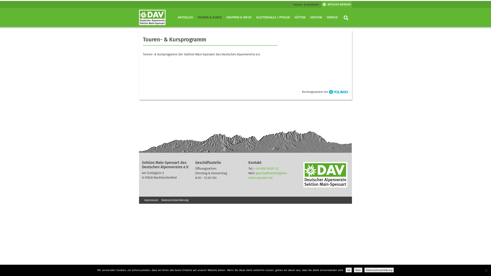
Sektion (316, 17)
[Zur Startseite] (152, 17)
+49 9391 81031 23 (266, 168)
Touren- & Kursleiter (306, 4)
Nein (358, 270)
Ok (348, 270)
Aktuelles (185, 17)
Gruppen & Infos (239, 17)
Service (332, 17)
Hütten (300, 17)
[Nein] (486, 270)
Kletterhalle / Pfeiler (273, 17)
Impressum (151, 200)
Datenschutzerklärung (174, 200)
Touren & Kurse (210, 17)
